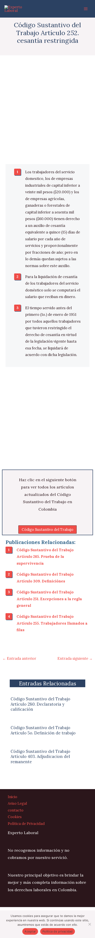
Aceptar (30, 931)
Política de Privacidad (26, 823)
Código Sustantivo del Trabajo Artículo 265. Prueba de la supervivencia (45, 557)
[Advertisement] (47, 115)
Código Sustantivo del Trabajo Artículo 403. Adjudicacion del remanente (40, 756)
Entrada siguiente (75, 658)
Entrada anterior (19, 658)
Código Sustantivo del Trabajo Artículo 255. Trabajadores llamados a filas (52, 623)
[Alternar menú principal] (86, 9)
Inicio (12, 796)
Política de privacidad (57, 931)
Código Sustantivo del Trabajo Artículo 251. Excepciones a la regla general (49, 599)
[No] (89, 924)
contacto (15, 810)
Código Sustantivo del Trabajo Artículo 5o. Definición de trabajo (43, 730)
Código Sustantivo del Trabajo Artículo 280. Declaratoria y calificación (40, 704)
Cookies (15, 816)
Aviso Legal (17, 803)
